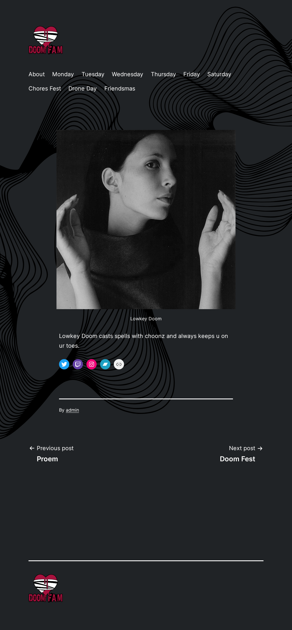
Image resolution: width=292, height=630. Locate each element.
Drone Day (82, 88)
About (37, 74)
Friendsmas (119, 88)
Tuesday (93, 74)
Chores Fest (45, 88)
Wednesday (127, 74)
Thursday (163, 74)
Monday (63, 74)
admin (72, 410)
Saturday (219, 74)
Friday (191, 74)
